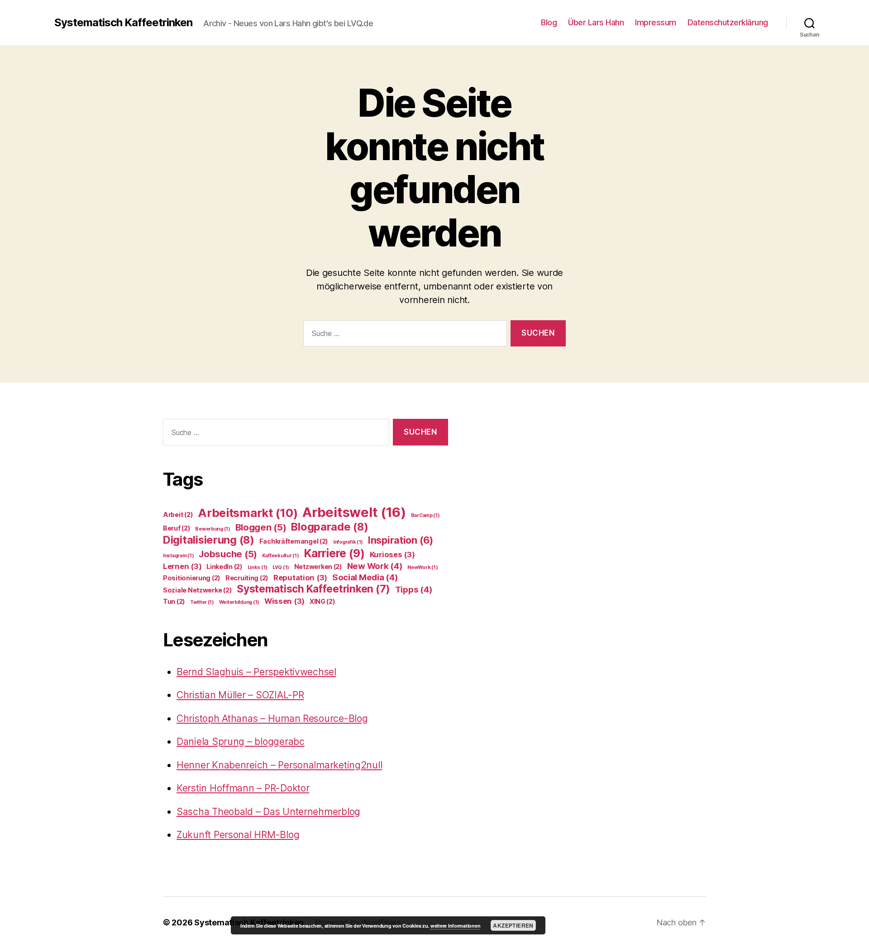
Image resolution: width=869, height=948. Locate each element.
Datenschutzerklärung (728, 22)
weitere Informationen (455, 925)
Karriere (334, 553)
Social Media (365, 577)
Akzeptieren (513, 925)
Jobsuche (228, 553)
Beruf (177, 528)
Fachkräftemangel (294, 541)
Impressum (655, 22)
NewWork (422, 567)
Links (258, 567)
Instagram (178, 556)
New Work (375, 566)
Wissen (284, 601)
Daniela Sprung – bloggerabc (241, 741)
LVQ (280, 567)
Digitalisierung (208, 539)
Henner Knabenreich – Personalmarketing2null (279, 765)
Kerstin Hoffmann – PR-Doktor (243, 788)
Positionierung (191, 578)
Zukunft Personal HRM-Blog (238, 834)
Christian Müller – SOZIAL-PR (240, 695)
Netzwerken (318, 566)
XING (322, 601)
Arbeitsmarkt (247, 513)
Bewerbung (212, 529)
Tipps (414, 589)
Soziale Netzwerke (197, 590)
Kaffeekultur (280, 556)
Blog (549, 22)
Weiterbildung (239, 602)
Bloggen (260, 527)
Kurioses (392, 554)
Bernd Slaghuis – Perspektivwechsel (256, 672)
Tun (174, 601)
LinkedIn (224, 566)
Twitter (202, 602)
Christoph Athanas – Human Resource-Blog (272, 718)
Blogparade (329, 526)
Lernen (182, 566)
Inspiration (400, 540)
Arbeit (178, 514)
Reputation (300, 577)
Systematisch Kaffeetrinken (123, 22)
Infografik (348, 542)
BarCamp (425, 515)
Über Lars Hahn (596, 22)
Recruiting (246, 578)
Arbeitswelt (354, 512)
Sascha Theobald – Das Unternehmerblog (268, 811)
